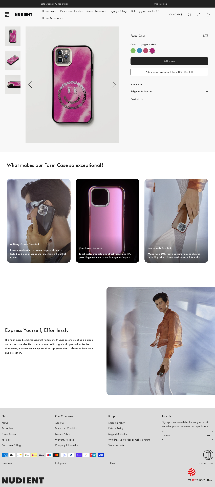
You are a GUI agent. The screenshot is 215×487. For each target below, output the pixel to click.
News (5, 422)
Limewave (133, 50)
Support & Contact (118, 434)
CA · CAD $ (175, 14)
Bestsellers (7, 428)
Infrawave (145, 50)
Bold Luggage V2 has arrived (54, 3)
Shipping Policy (116, 422)
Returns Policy (115, 428)
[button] (7, 14)
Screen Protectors (96, 11)
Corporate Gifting (11, 445)
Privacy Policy (62, 434)
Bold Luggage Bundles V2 (145, 11)
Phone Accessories (52, 18)
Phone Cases (49, 11)
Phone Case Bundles (71, 11)
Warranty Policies (64, 439)
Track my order (116, 445)
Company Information (67, 445)
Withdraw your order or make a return (129, 439)
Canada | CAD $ (206, 464)
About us (59, 422)
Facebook (7, 463)
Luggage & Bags (118, 11)
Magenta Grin (152, 50)
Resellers (6, 439)
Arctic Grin (139, 50)
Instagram (60, 463)
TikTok (111, 463)
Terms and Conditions (66, 428)
